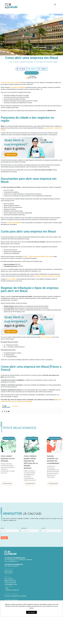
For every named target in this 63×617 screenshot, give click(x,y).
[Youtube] (8, 411)
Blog (7, 588)
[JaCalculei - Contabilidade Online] (31, 553)
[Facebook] (4, 411)
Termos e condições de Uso (12, 596)
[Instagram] (2, 411)
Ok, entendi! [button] (31, 612)
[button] (21, 69)
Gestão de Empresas (31, 73)
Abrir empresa (8, 579)
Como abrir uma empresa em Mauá (11, 82)
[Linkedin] (6, 411)
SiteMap (23, 596)
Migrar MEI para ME (10, 581)
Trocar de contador (10, 582)
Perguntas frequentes (12, 590)
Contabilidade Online (10, 584)
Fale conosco (8, 573)
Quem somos (8, 571)
